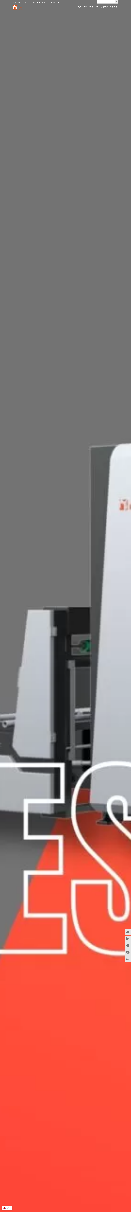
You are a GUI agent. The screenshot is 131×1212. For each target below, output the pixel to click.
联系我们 (113, 7)
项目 (97, 7)
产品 (85, 7)
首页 (79, 7)
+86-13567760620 (29, 2)
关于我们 (104, 7)
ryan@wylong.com (53, 2)
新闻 (91, 7)
